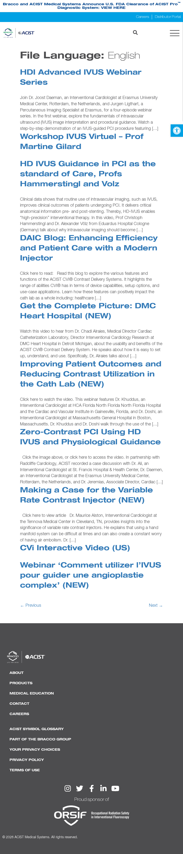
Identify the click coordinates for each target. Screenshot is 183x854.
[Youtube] (115, 788)
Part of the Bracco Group (40, 739)
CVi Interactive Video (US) (75, 548)
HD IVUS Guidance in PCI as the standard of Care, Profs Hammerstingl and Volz (88, 174)
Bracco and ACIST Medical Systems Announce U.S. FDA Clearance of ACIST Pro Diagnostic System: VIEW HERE (91, 6)
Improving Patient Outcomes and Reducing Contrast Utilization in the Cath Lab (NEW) (90, 374)
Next (156, 605)
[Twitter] (79, 788)
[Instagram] (67, 788)
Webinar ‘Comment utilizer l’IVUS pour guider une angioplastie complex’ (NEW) (90, 575)
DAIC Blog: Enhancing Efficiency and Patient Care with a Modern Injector (89, 248)
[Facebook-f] (91, 788)
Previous (30, 605)
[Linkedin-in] (103, 788)
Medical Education (32, 693)
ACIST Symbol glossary (37, 729)
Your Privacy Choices (35, 749)
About (17, 673)
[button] (177, 130)
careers (19, 714)
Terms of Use (25, 770)
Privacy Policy (27, 760)
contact (19, 703)
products (21, 683)
